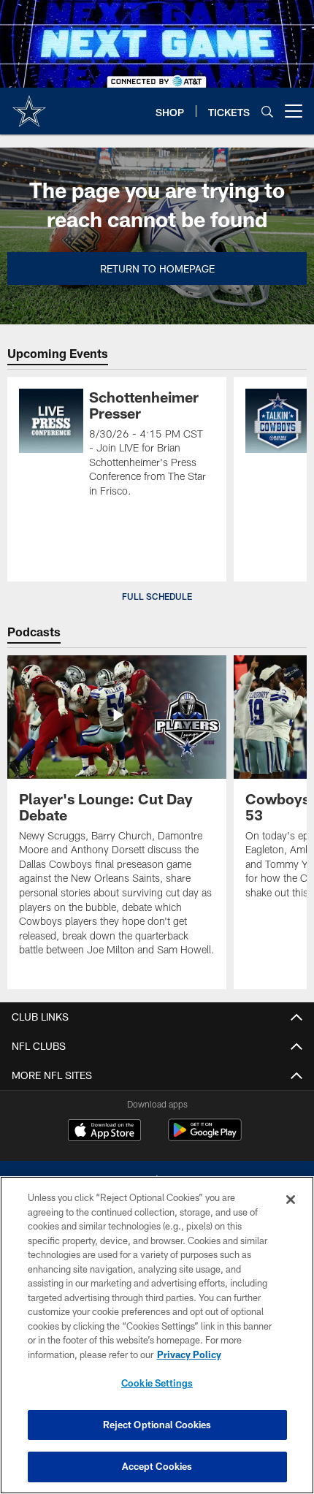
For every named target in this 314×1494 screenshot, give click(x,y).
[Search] (267, 111)
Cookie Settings (157, 1383)
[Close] (291, 1200)
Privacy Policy (189, 1354)
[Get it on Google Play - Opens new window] (205, 1137)
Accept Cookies (157, 1466)
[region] (157, 1335)
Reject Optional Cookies (157, 1424)
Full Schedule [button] (157, 596)
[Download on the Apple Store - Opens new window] (104, 1131)
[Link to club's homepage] (29, 105)
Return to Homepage (157, 268)
